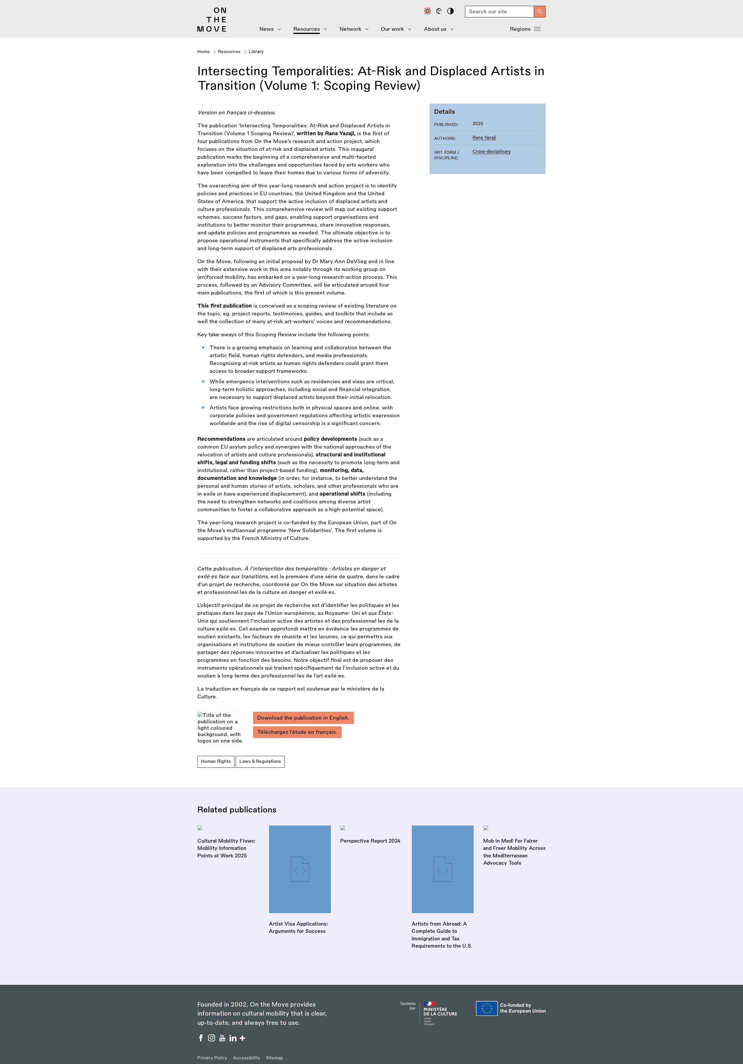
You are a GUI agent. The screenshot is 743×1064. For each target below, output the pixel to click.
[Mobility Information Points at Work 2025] (228, 842)
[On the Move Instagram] (212, 1039)
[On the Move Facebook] (201, 1039)
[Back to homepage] (211, 30)
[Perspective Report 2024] (371, 835)
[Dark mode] (440, 11)
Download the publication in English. (303, 717)
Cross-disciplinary (492, 151)
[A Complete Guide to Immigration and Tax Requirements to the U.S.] (443, 887)
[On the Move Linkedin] (234, 1039)
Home (203, 52)
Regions (520, 29)
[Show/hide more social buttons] (242, 1039)
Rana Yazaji (484, 138)
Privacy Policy (212, 1058)
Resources (229, 52)
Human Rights (216, 761)
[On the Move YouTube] (223, 1039)
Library (256, 52)
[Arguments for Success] (300, 880)
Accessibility (246, 1058)
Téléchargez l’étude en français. (297, 732)
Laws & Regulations (260, 761)
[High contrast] (451, 11)
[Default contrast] (428, 11)
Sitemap (274, 1058)
